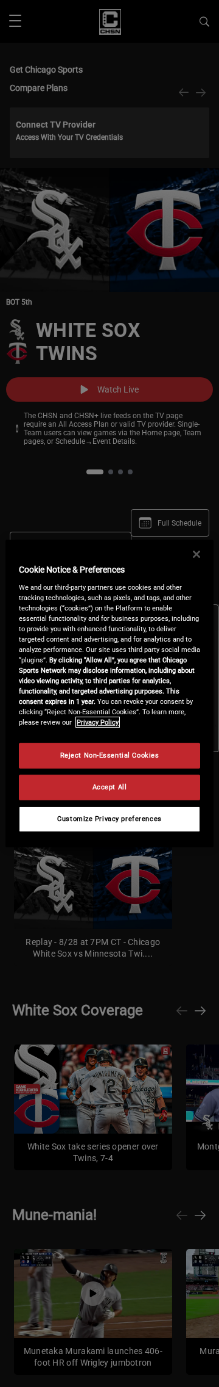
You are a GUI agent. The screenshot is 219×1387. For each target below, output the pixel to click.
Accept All (109, 787)
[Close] (196, 554)
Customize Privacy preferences (109, 818)
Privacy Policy (98, 722)
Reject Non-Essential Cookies (109, 755)
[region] (109, 693)
